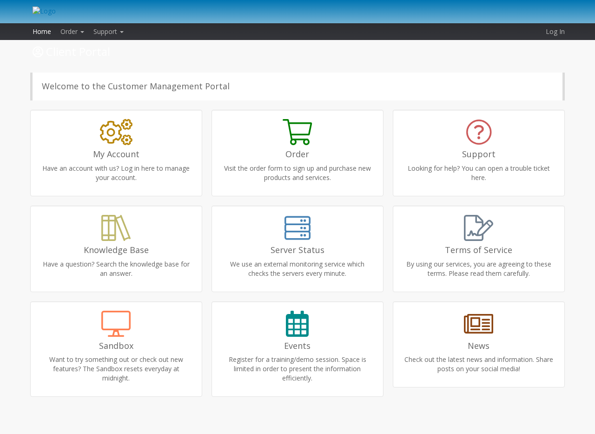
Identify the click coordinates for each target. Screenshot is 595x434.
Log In (555, 31)
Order (69, 31)
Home (42, 31)
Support (106, 31)
